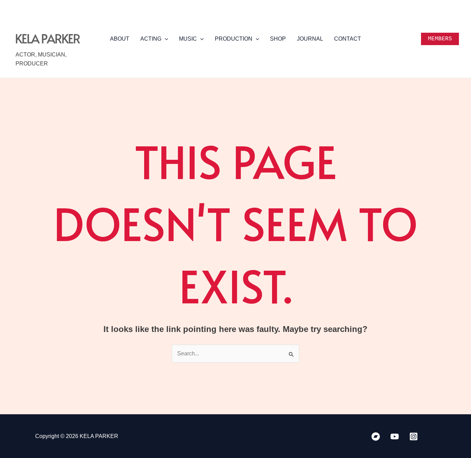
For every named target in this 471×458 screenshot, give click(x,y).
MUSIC (188, 39)
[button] (164, 39)
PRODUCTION (233, 39)
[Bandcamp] (375, 436)
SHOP (278, 39)
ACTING (150, 39)
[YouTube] (394, 436)
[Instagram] (413, 436)
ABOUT (119, 39)
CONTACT (347, 39)
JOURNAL (310, 39)
